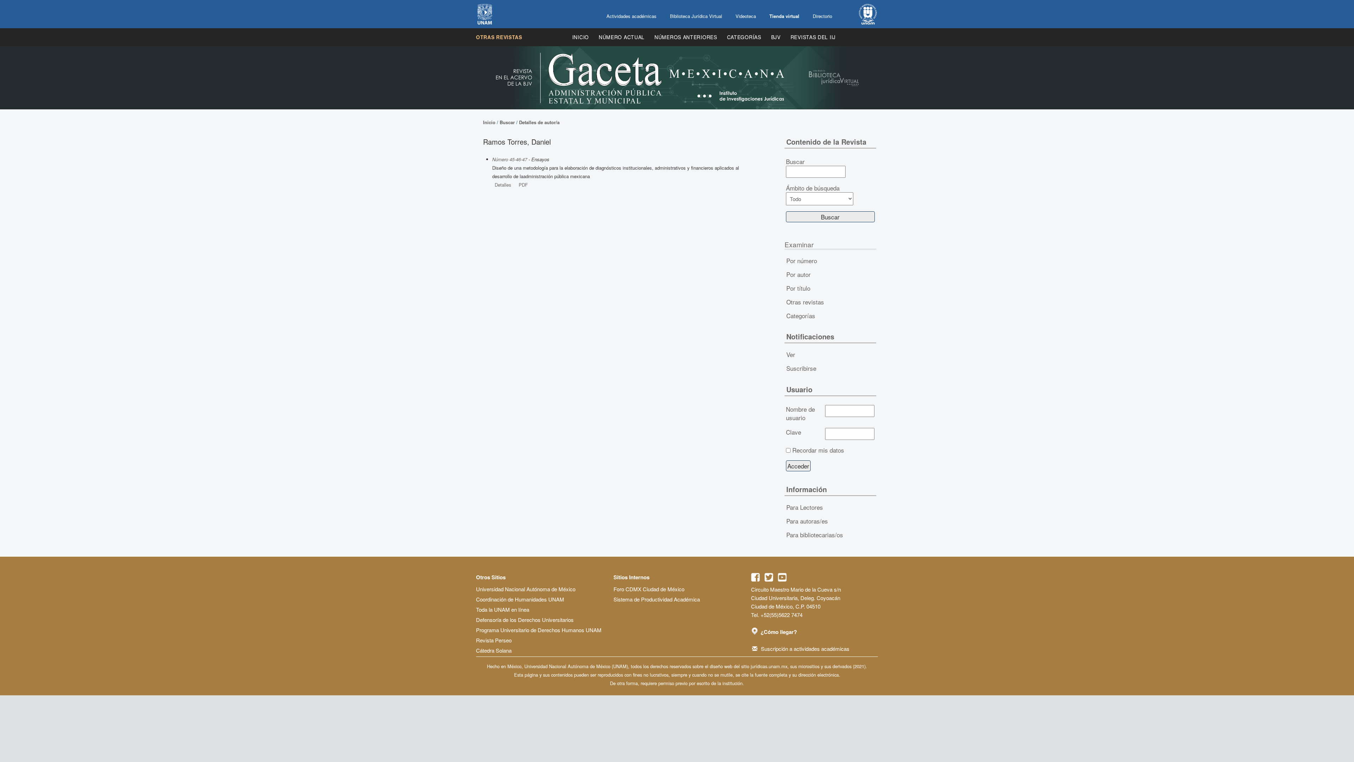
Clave (793, 432)
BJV (776, 37)
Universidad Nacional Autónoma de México (525, 589)
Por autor (798, 274)
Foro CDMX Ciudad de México (649, 589)
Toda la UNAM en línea (502, 609)
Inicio (580, 37)
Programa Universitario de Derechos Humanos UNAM (539, 630)
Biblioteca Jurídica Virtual (696, 16)
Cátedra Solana (494, 650)
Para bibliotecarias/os (814, 534)
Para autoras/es (807, 520)
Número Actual (622, 37)
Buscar (507, 122)
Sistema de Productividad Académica (657, 599)
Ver (790, 354)
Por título (798, 288)
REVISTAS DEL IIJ (813, 37)
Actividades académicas (631, 16)
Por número (801, 260)
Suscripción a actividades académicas (805, 648)
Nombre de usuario (800, 413)
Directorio (822, 16)
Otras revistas (499, 37)
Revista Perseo (494, 640)
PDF (523, 184)
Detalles (503, 184)
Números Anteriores (685, 37)
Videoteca (746, 16)
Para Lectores (804, 507)
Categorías (744, 37)
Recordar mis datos (818, 450)
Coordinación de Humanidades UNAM (520, 599)
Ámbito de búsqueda (813, 188)
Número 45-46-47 (509, 159)
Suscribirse (801, 368)
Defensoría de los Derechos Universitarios (525, 619)
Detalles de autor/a (539, 122)
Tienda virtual (784, 16)
